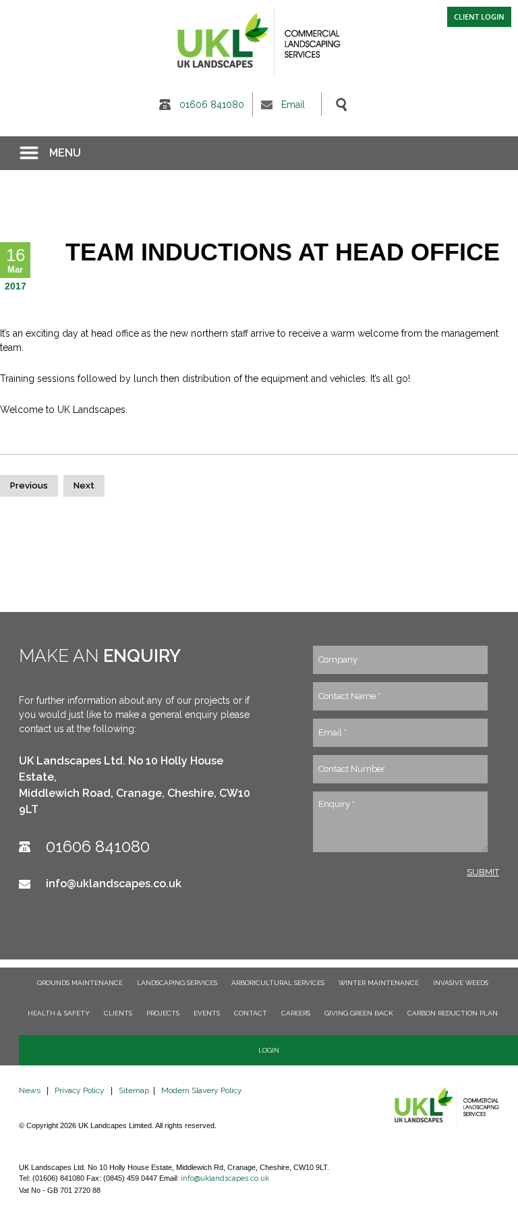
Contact (250, 1013)
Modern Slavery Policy (201, 1090)
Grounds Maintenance (80, 982)
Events (207, 1013)
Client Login (479, 16)
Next (84, 485)
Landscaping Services (177, 982)
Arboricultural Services (277, 982)
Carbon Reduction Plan (452, 1013)
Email (293, 104)
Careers (295, 1013)
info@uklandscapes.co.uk (113, 883)
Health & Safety (59, 1013)
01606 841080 (211, 104)
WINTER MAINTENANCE (379, 982)
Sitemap (134, 1090)
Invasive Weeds (460, 982)
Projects (162, 1013)
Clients (118, 1013)
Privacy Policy (80, 1090)
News (29, 1090)
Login (268, 1050)
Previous (29, 485)
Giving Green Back (358, 1013)
